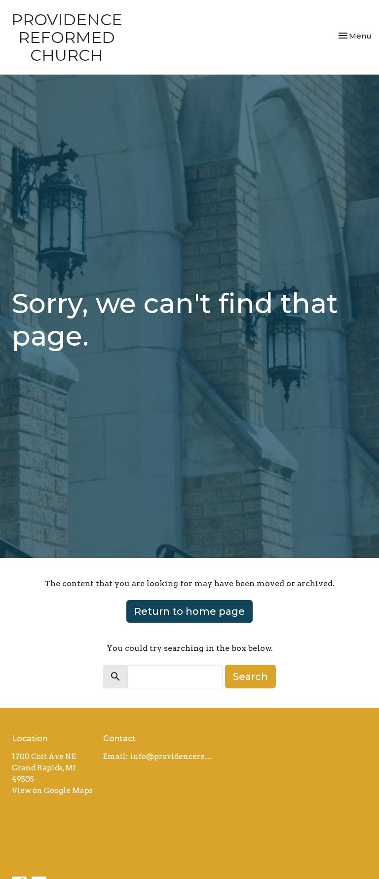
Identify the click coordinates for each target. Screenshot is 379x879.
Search (250, 676)
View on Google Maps (52, 790)
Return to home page (189, 611)
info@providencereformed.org (172, 756)
